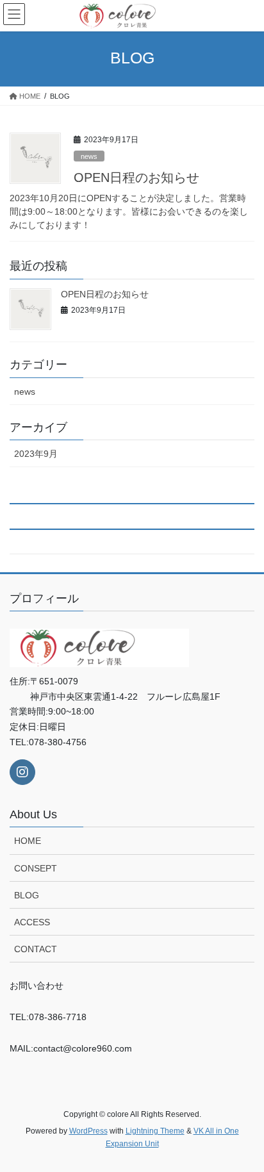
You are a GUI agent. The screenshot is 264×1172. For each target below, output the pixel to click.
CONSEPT (35, 868)
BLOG (26, 895)
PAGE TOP (245, 1125)
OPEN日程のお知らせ (136, 177)
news (89, 156)
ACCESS (32, 922)
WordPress (88, 1131)
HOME (27, 841)
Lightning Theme (155, 1131)
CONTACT (35, 949)
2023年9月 (36, 454)
